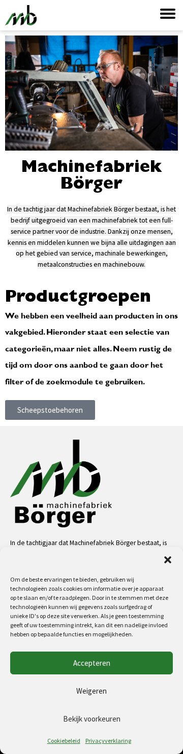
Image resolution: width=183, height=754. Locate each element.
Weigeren (91, 691)
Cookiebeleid (63, 740)
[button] (168, 560)
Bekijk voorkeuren (91, 719)
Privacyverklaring (108, 740)
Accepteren (91, 663)
